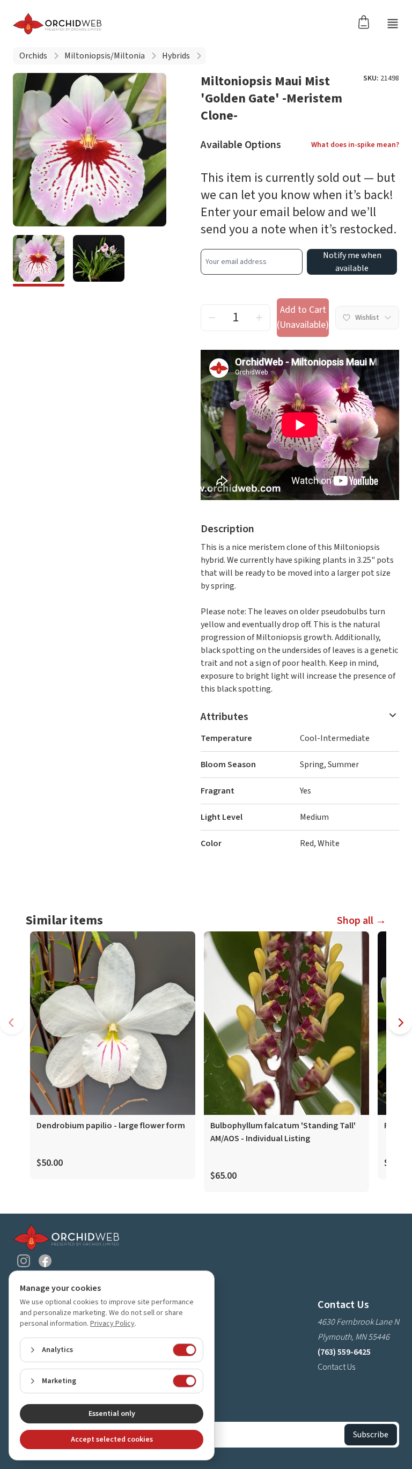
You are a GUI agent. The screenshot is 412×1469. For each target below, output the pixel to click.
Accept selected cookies (112, 1439)
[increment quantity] (259, 317)
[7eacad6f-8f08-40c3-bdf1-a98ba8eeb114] (38, 261)
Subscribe (370, 1435)
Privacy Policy (112, 1323)
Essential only (112, 1413)
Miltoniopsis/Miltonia (104, 56)
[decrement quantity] (211, 317)
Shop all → (361, 920)
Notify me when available (352, 261)
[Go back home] (57, 23)
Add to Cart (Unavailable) (303, 317)
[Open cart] (367, 21)
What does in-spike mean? (355, 144)
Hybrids (176, 56)
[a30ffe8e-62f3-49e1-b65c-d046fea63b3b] (98, 261)
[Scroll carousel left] (12, 1022)
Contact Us (336, 1367)
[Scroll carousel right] (400, 1022)
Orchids (33, 56)
